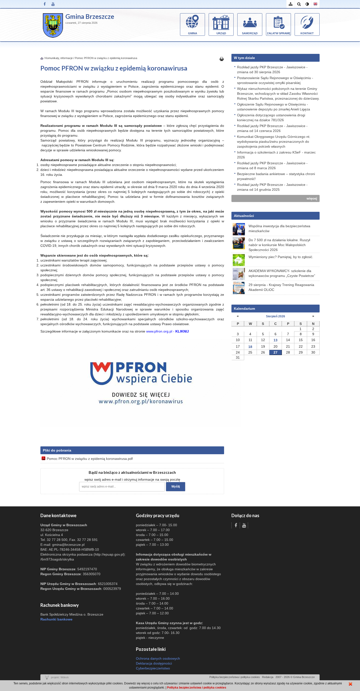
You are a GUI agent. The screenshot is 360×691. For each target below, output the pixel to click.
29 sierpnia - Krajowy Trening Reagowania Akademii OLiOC (281, 287)
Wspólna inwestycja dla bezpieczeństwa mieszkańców (279, 228)
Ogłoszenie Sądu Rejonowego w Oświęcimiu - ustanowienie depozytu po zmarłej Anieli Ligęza (273, 106)
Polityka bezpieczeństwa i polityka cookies (234, 677)
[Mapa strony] (290, 4)
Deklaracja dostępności (154, 663)
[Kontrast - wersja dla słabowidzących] (307, 4)
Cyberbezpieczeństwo (153, 668)
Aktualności (244, 216)
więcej (312, 198)
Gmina (192, 33)
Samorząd (250, 33)
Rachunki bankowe (56, 619)
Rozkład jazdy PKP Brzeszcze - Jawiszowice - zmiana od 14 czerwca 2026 (272, 128)
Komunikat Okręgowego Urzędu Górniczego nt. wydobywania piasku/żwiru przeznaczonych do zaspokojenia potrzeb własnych (273, 141)
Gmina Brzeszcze (89, 16)
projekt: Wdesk (60, 677)
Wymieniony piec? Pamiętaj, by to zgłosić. (281, 257)
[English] (315, 4)
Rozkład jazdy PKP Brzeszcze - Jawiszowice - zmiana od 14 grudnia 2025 (272, 187)
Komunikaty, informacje (59, 58)
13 (275, 340)
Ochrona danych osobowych (158, 658)
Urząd (221, 33)
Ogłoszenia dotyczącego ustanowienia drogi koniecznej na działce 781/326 (271, 117)
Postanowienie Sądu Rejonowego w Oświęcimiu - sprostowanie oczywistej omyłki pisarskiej (275, 80)
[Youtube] (53, 4)
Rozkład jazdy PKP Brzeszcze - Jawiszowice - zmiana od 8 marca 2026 (272, 165)
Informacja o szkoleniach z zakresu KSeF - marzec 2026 (276, 154)
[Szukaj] (299, 4)
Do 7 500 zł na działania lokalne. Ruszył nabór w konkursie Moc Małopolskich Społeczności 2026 (279, 245)
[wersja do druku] (221, 58)
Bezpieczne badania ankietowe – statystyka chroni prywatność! (276, 176)
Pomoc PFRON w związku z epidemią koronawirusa (106, 58)
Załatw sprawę (278, 33)
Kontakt (307, 33)
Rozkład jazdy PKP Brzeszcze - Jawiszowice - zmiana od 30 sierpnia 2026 (272, 69)
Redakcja (267, 677)
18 (250, 347)
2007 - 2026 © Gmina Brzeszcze (295, 677)
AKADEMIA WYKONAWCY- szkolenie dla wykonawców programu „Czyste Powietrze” (282, 273)
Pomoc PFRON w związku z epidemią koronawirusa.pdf (90, 459)
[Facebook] (44, 4)
